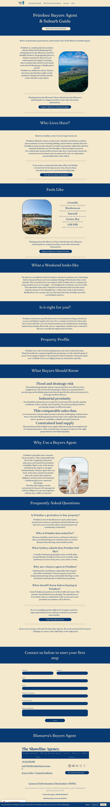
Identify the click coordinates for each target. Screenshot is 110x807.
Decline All (95, 804)
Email (23, 678)
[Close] (108, 804)
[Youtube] (73, 765)
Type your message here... (28, 708)
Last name (59, 670)
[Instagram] (80, 765)
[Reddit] (69, 765)
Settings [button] (87, 804)
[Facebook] (84, 765)
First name (25, 670)
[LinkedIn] (77, 765)
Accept (103, 804)
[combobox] (55, 696)
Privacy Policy (28, 773)
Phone (24, 685)
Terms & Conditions (43, 773)
